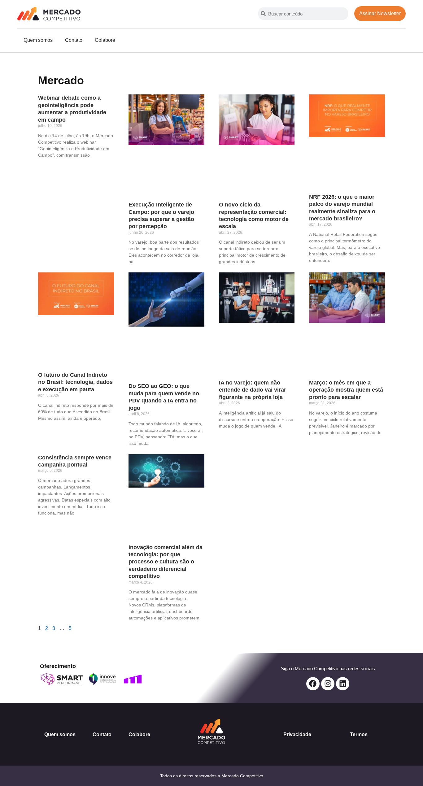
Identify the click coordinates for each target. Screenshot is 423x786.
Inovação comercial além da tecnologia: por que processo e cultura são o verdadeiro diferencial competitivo (166, 562)
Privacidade (297, 734)
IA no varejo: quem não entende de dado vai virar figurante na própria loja (252, 390)
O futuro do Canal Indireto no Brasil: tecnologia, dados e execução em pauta (75, 382)
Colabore (105, 40)
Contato (73, 40)
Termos (359, 734)
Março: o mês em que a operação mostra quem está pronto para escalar (346, 390)
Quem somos (38, 40)
